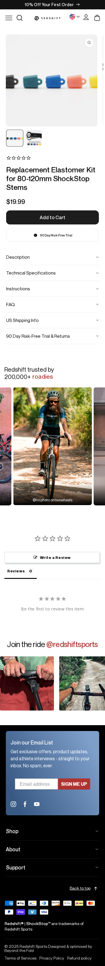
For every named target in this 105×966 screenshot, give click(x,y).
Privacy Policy (51, 958)
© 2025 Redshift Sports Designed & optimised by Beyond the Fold (48, 948)
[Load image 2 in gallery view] (33, 138)
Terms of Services (20, 958)
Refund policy (79, 958)
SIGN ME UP (74, 784)
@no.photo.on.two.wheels (52, 500)
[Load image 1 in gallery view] (14, 138)
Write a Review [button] (55, 557)
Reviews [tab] (16, 571)
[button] (19, 18)
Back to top (80, 888)
